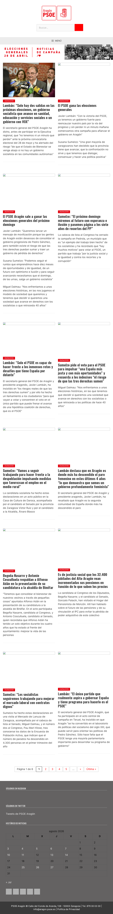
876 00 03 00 (93, 906)
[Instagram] (23, 892)
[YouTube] (30, 892)
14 (66, 854)
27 (51, 867)
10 (8, 854)
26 (37, 867)
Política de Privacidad (68, 909)
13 (51, 854)
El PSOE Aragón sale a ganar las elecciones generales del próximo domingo (26, 220)
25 (23, 867)
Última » (91, 769)
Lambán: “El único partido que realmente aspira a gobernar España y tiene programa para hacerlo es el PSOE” (83, 699)
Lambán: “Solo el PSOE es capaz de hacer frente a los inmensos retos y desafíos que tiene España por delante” (28, 368)
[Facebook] (9, 892)
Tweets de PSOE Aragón (20, 813)
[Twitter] (16, 892)
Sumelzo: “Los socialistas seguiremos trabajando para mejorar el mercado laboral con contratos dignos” (28, 700)
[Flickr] (37, 892)
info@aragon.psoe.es (44, 909)
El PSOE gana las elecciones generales (77, 107)
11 (23, 854)
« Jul (8, 882)
